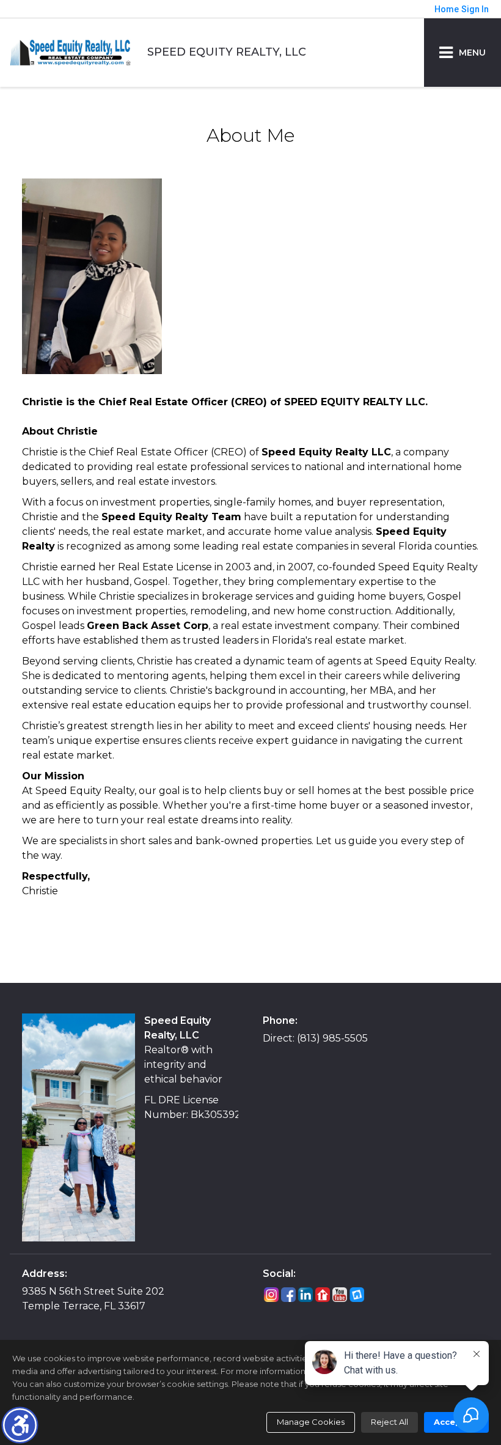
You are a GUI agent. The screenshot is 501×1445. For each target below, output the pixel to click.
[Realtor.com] (322, 1294)
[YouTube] (339, 1294)
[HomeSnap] (356, 1294)
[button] (20, 1425)
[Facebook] (288, 1294)
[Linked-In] (305, 1294)
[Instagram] (271, 1294)
